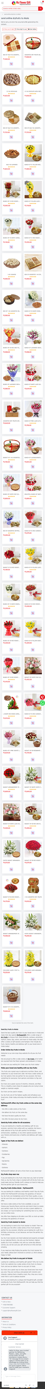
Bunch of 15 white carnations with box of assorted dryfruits (11, 238)
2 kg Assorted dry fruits (33, 897)
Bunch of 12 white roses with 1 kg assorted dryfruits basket (11, 604)
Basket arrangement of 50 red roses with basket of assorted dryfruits (11, 787)
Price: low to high (9, 29)
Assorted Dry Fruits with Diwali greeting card (11, 421)
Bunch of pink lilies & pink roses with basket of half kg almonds (33, 421)
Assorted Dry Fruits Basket (33, 55)
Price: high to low (22, 29)
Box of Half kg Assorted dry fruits (11, 128)
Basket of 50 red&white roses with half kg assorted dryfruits (33, 751)
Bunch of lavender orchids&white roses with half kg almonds (11, 384)
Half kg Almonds (11, 165)
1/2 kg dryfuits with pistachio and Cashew (33, 91)
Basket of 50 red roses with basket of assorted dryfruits (11, 897)
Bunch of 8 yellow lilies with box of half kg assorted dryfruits (33, 567)
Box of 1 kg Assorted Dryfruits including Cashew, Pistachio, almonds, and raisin (11, 311)
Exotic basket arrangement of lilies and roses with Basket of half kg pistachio (11, 860)
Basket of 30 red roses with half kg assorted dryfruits (11, 567)
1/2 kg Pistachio (11, 91)
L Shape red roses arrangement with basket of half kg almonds (11, 714)
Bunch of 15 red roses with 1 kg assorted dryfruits (11, 677)
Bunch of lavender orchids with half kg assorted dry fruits (33, 348)
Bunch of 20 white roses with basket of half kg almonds (33, 311)
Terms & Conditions (9, 1324)
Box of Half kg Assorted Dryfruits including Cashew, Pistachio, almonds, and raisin (33, 128)
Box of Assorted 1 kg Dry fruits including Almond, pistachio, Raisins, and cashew (33, 274)
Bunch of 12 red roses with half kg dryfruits (33, 238)
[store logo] (24, 3)
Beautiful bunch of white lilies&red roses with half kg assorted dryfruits (33, 494)
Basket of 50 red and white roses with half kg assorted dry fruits (33, 824)
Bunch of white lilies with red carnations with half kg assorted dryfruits (33, 384)
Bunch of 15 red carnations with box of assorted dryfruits (33, 531)
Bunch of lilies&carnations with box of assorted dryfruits (33, 458)
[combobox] (22, 9)
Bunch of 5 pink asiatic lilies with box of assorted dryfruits (11, 751)
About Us (6, 1321)
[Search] (40, 9)
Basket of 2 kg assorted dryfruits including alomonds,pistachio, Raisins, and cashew (11, 1007)
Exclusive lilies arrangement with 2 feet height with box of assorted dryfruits (33, 970)
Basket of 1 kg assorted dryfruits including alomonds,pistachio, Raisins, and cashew (11, 458)
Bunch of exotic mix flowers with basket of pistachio (11, 494)
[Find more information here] (19, 1359)
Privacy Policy (7, 1327)
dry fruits (4, 1037)
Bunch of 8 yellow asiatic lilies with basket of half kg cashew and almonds (33, 641)
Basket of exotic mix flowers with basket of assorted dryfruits (33, 677)
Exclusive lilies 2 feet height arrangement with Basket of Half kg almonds (11, 970)
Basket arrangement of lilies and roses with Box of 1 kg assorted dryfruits (11, 934)
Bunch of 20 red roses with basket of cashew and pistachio (33, 604)
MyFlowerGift (21, 1035)
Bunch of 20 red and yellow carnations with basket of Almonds (11, 348)
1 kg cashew (12, 274)
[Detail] (12, 63)
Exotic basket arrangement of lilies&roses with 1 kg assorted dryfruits (33, 934)
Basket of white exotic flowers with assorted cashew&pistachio (33, 787)
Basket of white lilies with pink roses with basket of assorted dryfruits (11, 824)
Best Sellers (33, 29)
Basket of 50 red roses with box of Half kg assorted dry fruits (33, 860)
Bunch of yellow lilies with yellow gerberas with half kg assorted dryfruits (33, 201)
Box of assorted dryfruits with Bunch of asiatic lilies (11, 531)
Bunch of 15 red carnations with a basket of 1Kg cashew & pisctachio (33, 714)
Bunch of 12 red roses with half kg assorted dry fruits (11, 201)
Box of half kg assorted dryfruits (11, 55)
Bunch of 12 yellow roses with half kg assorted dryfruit (33, 165)
